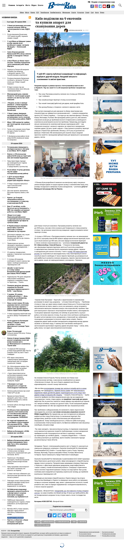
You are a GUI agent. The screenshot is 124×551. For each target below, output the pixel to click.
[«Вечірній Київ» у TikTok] (108, 6)
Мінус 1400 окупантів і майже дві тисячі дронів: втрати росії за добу (18, 124)
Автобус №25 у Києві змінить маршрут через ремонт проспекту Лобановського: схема (17, 511)
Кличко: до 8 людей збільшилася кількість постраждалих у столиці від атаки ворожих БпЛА (17, 200)
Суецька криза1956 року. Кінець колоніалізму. (19, 333)
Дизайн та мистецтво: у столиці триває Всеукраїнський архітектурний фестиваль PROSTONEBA (18, 270)
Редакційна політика (108, 536)
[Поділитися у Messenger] (69, 515)
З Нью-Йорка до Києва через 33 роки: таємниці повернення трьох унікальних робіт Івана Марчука (18, 63)
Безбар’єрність (55, 12)
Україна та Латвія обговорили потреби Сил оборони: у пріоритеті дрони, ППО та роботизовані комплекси (18, 72)
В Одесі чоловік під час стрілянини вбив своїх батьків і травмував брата (18, 89)
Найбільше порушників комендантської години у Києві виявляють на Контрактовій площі (18, 502)
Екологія (83, 522)
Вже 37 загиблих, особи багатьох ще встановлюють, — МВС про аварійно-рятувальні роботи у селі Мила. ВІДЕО (19, 209)
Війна (22, 12)
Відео (34, 5)
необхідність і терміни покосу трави (57, 390)
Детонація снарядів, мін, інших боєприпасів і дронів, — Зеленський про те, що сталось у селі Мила (18, 237)
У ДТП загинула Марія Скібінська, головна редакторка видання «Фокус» (18, 178)
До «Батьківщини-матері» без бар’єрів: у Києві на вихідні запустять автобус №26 (18, 368)
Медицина (66, 12)
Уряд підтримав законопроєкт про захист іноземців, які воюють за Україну (18, 468)
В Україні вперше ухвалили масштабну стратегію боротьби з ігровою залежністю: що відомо (17, 228)
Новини (11, 5)
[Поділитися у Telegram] (59, 515)
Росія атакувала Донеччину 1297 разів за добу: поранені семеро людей (17, 36)
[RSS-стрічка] (30, 17)
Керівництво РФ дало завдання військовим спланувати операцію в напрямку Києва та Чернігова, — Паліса (18, 279)
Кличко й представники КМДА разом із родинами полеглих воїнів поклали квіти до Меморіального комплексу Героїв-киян (18, 341)
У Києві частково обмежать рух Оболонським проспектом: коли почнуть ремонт (19, 475)
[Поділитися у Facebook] (50, 515)
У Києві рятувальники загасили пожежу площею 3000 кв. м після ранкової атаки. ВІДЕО (19, 27)
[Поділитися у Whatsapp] (74, 515)
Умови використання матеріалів (89, 532)
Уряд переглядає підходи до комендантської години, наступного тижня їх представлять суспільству (17, 163)
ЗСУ (37, 12)
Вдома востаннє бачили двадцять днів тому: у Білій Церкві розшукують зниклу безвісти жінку (17, 398)
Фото (27, 5)
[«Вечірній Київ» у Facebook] (92, 6)
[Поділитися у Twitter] (55, 515)
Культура (80, 12)
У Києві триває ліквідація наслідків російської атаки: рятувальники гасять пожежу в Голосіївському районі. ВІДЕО (19, 116)
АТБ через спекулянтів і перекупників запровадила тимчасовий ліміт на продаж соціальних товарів (17, 360)
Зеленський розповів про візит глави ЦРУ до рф (18, 392)
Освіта (73, 12)
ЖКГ (74, 522)
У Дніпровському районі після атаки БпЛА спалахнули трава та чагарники (18, 138)
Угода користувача (85, 534)
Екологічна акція (43, 525)
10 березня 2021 (40, 30)
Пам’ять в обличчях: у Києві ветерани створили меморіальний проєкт (17, 522)
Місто (27, 12)
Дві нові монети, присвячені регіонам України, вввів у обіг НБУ (18, 192)
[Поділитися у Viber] (64, 515)
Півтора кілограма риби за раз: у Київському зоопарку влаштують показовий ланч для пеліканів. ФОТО (18, 452)
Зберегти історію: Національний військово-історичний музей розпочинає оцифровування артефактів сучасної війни (18, 218)
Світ (92, 12)
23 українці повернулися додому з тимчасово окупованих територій (19, 254)
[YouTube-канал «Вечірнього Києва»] (104, 6)
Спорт (87, 12)
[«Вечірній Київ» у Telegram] (100, 6)
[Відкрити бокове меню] (4, 5)
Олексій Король (63, 522)
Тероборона (44, 12)
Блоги (40, 5)
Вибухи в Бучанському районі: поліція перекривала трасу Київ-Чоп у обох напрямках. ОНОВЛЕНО (18, 443)
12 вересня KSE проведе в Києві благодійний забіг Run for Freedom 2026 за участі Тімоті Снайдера (19, 351)
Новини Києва (9, 17)
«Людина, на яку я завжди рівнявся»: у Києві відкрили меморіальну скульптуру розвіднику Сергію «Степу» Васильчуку (17, 106)
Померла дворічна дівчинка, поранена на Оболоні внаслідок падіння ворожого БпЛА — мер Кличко (18, 288)
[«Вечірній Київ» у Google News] (113, 6)
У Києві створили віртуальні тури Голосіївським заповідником (17, 185)
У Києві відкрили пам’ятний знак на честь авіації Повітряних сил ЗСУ (19, 315)
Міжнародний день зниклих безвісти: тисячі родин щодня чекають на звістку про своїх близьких (18, 96)
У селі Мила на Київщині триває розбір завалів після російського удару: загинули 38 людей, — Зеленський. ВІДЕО (19, 45)
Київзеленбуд (48, 522)
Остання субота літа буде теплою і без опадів (19, 406)
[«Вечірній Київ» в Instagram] (96, 6)
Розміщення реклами (109, 534)
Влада (33, 12)
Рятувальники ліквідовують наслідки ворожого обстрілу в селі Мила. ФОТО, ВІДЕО (18, 149)
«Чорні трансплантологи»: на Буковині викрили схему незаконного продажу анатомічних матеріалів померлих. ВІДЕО (17, 377)
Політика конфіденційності (87, 536)
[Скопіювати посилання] (86, 510)
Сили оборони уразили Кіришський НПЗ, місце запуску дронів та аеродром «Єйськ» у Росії (19, 54)
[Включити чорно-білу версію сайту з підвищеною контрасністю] (101, 1)
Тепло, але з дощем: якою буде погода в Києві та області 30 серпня (18, 131)
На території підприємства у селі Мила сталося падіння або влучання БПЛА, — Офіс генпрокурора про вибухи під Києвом (18, 424)
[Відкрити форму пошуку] (120, 5)
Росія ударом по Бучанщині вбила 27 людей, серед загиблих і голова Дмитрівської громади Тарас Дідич (18, 324)
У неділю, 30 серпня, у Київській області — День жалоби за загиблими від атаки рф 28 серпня (17, 297)
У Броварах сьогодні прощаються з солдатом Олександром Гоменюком (17, 386)
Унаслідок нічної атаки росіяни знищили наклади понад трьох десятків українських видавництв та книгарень (18, 483)
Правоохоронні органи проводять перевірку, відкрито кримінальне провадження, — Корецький (18, 246)
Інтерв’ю (20, 5)
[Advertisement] (62, 207)
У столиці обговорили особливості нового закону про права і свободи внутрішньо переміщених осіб (18, 262)
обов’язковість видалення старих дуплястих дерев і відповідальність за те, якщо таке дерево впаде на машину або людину (60, 393)
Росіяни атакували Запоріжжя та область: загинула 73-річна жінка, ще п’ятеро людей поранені (18, 81)
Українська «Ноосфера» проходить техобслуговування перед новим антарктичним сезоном (18, 460)
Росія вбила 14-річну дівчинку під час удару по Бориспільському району (18, 171)
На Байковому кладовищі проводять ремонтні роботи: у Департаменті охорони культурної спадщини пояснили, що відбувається (18, 493)
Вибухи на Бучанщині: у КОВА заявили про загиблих (18, 432)
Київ (38, 522)
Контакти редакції (108, 532)
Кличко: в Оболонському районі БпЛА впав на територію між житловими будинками (19, 156)
